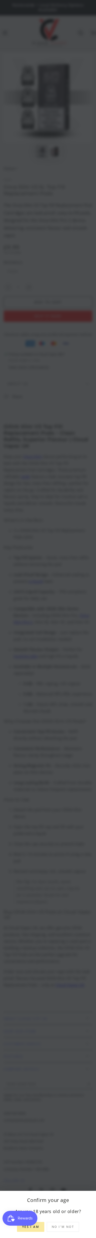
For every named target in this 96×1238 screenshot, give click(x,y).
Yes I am (30, 1227)
